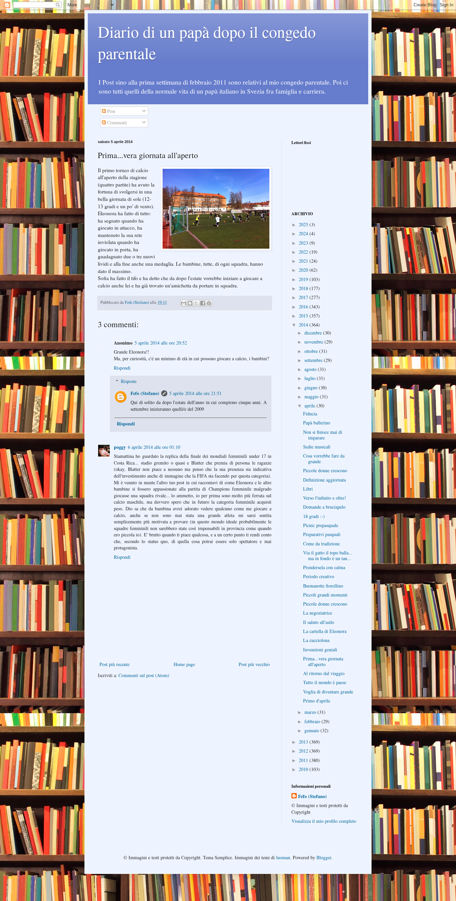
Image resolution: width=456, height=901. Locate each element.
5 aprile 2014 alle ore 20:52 (161, 343)
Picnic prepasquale (320, 525)
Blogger (323, 857)
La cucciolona (316, 640)
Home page (184, 664)
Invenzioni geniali (320, 649)
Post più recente (114, 664)
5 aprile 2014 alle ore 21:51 (195, 393)
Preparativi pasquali (321, 534)
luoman (283, 857)
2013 (304, 742)
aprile (310, 405)
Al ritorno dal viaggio (324, 673)
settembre (314, 360)
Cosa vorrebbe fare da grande (324, 459)
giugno (311, 387)
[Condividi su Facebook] (202, 303)
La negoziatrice (317, 613)
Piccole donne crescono (325, 470)
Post (110, 111)
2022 (304, 252)
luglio (310, 378)
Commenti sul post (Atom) (144, 675)
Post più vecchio (254, 664)
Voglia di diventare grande (328, 691)
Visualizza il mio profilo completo (323, 821)
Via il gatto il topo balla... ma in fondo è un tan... (328, 555)
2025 (304, 224)
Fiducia (310, 413)
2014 (304, 324)
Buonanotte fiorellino (323, 586)
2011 (304, 760)
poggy (120, 446)
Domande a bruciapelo (324, 507)
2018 (304, 288)
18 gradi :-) (314, 516)
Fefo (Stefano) (145, 393)
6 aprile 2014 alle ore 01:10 (154, 447)
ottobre (311, 351)
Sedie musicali (316, 446)
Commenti (116, 122)
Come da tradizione (321, 543)
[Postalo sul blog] (190, 303)
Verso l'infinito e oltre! (324, 498)
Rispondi (122, 368)
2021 (304, 261)
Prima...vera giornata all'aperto (323, 661)
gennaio (312, 730)
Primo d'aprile (316, 700)
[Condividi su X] (196, 303)
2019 (304, 279)
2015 (304, 315)
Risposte (129, 381)
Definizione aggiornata (324, 480)
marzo (310, 712)
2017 (304, 297)
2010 (304, 769)
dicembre (313, 333)
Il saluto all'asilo (318, 622)
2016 (304, 306)
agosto (311, 369)
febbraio (312, 721)
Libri (308, 489)
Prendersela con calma (324, 567)
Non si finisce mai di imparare (322, 435)
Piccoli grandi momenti (325, 595)
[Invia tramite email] (183, 303)
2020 (304, 270)
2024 (304, 233)
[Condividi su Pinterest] (209, 303)
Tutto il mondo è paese (324, 682)
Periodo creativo (318, 576)
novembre (314, 342)
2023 (304, 243)
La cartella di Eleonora (325, 631)
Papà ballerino (316, 422)
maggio (312, 396)
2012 (304, 751)
